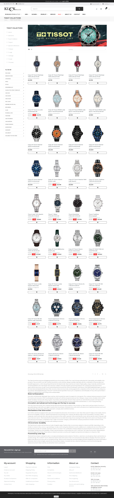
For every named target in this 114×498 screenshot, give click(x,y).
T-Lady (10, 52)
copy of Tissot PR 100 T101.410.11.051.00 (96, 284)
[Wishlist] (101, 9)
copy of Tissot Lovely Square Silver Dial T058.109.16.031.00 (34, 284)
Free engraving (73, 478)
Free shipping (73, 475)
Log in (6, 467)
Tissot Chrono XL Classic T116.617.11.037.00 (55, 354)
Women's (11, 35)
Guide (49, 475)
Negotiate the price (31, 473)
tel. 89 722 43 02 (96, 489)
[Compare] (97, 9)
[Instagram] (94, 451)
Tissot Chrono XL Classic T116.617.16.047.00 (76, 354)
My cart (6, 473)
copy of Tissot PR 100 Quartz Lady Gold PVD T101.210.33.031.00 (35, 319)
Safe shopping (30, 484)
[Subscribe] (72, 451)
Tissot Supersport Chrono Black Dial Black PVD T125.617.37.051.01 (97, 319)
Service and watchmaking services (76, 485)
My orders (7, 475)
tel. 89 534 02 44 (96, 468)
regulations (53, 454)
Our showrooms (74, 481)
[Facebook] (91, 451)
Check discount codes (51, 1)
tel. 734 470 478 (95, 470)
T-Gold (10, 59)
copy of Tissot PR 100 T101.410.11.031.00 (96, 354)
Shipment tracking (9, 481)
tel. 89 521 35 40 (96, 481)
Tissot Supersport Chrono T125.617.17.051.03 (77, 319)
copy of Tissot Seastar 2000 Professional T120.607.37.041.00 (35, 145)
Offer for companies (31, 478)
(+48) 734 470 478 (9, 3)
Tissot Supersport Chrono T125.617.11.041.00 (56, 319)
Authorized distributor (75, 473)
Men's (10, 32)
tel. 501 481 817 (95, 482)
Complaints (50, 470)
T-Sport (10, 42)
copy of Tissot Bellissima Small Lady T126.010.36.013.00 (56, 250)
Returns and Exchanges (54, 473)
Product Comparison (10, 478)
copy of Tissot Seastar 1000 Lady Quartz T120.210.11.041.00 (77, 180)
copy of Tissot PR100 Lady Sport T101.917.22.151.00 (56, 110)
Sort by (87, 49)
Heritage (10, 55)
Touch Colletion (12, 39)
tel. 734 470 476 (95, 476)
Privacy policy (51, 481)
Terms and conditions (53, 478)
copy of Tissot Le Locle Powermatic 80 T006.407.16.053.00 (35, 110)
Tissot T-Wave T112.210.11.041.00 (53, 215)
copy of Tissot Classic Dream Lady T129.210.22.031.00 (55, 180)
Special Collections (13, 45)
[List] (31, 49)
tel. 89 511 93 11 (95, 474)
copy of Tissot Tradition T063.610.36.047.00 (96, 180)
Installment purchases (32, 481)
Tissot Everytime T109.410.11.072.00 (74, 215)
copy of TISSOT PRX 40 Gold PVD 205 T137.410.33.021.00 (96, 250)
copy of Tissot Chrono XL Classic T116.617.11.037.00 (36, 354)
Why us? (71, 470)
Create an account (9, 470)
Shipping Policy (30, 470)
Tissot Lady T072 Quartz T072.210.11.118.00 (35, 215)
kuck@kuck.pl (20, 3)
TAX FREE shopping (32, 475)
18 (102, 374)
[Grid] (29, 49)
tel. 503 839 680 (96, 490)
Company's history (74, 467)
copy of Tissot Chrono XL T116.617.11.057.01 (77, 284)
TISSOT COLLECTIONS (15, 28)
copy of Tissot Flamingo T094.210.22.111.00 (35, 75)
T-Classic (10, 49)
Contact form (8, 484)
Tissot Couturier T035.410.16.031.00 (34, 249)
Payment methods (31, 467)
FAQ (48, 467)
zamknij (56, 496)
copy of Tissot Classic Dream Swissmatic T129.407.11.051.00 (76, 250)
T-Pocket (11, 62)
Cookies (49, 484)
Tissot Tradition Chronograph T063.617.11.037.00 (94, 215)
